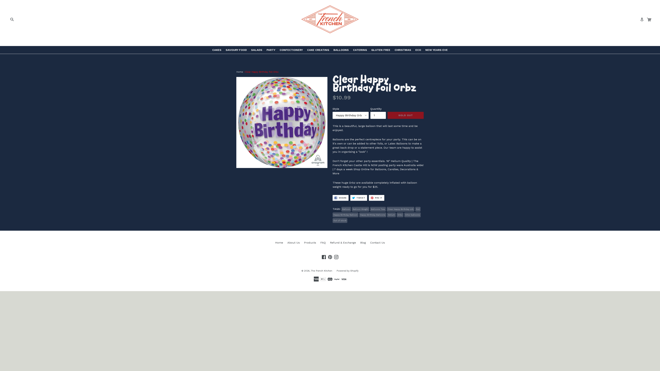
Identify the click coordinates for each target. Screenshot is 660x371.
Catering (360, 50)
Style (336, 108)
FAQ (323, 242)
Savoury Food (236, 50)
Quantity (376, 108)
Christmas (403, 50)
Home (239, 72)
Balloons (341, 50)
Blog (363, 242)
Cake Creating (318, 50)
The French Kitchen (321, 270)
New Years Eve (436, 50)
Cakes (216, 50)
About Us (293, 242)
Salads (256, 50)
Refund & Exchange (343, 242)
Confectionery (291, 50)
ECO (418, 50)
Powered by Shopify (348, 270)
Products (310, 242)
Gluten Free (380, 50)
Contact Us (377, 242)
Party (271, 50)
